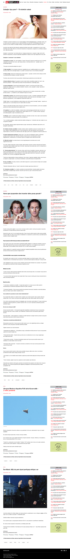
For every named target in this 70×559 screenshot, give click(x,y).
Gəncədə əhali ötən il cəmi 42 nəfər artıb (58, 58)
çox (8, 184)
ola (20, 184)
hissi (12, 184)
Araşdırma (5, 191)
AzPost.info (6, 550)
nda (19, 542)
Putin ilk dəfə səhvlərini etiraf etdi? (58, 42)
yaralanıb (5, 431)
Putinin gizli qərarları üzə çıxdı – (58, 19)
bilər (5, 184)
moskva (15, 460)
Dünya (4, 386)
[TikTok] (66, 550)
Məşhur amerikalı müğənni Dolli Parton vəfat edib (58, 55)
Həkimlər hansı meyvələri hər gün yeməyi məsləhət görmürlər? (58, 35)
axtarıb (30, 229)
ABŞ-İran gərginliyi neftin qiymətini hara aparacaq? (58, 11)
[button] (3, 2)
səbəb (36, 184)
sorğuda (23, 542)
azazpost (5, 460)
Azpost (11, 460)
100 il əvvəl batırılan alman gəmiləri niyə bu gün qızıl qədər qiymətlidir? (58, 27)
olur (23, 184)
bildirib (42, 513)
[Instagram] (63, 550)
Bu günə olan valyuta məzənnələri (58, 32)
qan (27, 184)
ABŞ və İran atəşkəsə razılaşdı (58, 45)
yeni (27, 542)
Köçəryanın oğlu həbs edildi (57, 47)
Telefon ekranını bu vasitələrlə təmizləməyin (58, 30)
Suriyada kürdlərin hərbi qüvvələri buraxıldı (58, 51)
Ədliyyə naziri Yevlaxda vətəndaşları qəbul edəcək (56, 16)
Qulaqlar (31, 184)
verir (40, 184)
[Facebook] (61, 550)
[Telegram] (64, 550)
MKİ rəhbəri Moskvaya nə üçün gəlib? (58, 39)
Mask (15, 542)
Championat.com (33, 41)
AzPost (31, 177)
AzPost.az (5, 173)
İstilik (16, 184)
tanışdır (24, 41)
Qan (4, 243)
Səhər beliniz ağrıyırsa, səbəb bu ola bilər (58, 23)
